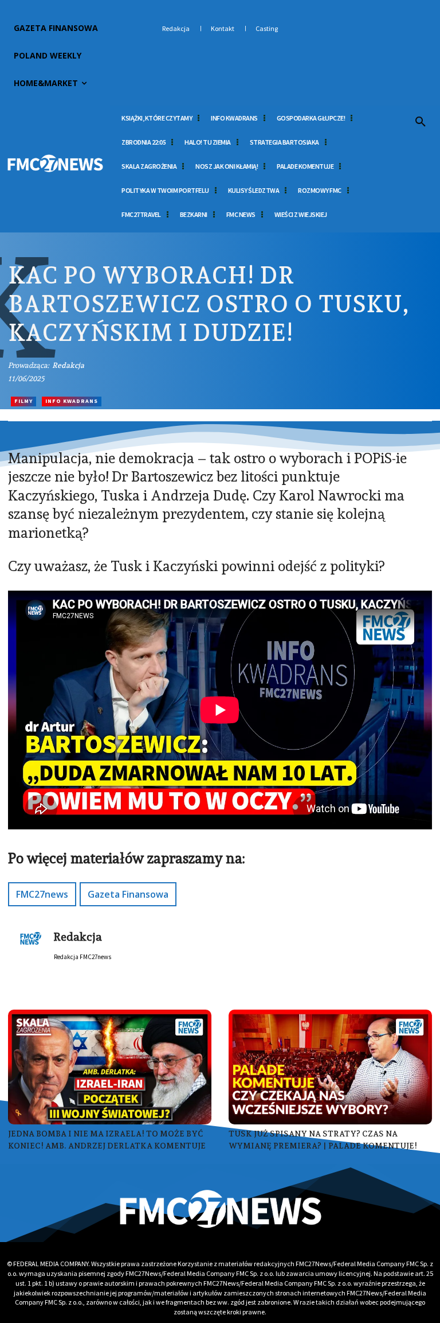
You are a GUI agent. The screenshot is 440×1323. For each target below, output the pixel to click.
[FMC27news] (55, 163)
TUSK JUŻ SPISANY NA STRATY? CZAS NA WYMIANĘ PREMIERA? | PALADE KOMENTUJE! (323, 1139)
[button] (420, 122)
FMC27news (42, 894)
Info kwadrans (71, 401)
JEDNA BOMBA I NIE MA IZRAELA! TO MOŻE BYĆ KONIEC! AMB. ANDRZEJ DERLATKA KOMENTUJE (107, 1139)
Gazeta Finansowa (128, 894)
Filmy (23, 401)
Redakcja (68, 365)
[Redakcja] (31, 942)
